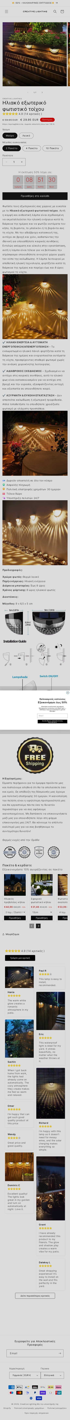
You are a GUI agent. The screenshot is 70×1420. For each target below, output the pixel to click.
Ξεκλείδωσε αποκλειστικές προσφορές (52, 721)
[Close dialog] (67, 692)
